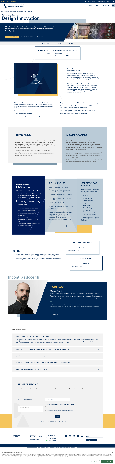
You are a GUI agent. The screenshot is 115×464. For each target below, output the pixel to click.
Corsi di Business (16, 438)
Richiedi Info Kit (13, 36)
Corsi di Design (7, 11)
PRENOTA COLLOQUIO (104, 1)
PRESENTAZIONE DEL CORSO (58, 119)
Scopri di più (55, 314)
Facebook (66, 435)
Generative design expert (89, 208)
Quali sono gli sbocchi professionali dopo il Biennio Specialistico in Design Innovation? (45, 362)
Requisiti (52, 226)
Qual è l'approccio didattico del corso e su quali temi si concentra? (38, 356)
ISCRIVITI (41, 36)
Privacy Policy (61, 421)
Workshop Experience (34, 439)
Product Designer (87, 196)
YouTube (82, 435)
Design (89, 5)
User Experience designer (89, 214)
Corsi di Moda (16, 436)
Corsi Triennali (33, 435)
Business (106, 5)
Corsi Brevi (32, 440)
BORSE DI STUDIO (5, 1)
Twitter (74, 435)
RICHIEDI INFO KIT (92, 1)
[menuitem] (112, 1)
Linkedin (78, 435)
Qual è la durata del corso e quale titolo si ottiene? (33, 336)
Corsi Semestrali (33, 438)
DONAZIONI (13, 1)
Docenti (71, 43)
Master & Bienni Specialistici (36, 436)
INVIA (57, 416)
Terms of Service (68, 421)
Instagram (70, 435)
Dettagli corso (45, 43)
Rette (59, 43)
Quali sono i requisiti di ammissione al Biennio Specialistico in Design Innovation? (42, 349)
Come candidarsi (61, 226)
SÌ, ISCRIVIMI (93, 440)
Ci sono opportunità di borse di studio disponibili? (32, 369)
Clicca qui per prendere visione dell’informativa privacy (54, 404)
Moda (97, 5)
